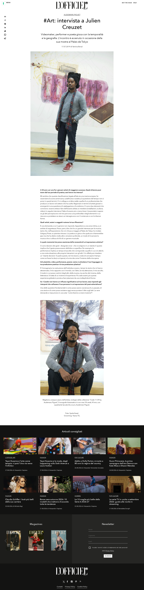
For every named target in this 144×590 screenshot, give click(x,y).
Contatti (60, 587)
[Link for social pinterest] (76, 582)
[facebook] (5, 20)
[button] (66, 541)
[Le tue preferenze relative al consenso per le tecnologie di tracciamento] (3, 3)
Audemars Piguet (72, 15)
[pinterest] (5, 24)
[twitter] (5, 31)
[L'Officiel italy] (72, 5)
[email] (5, 17)
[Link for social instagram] (72, 582)
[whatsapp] (5, 35)
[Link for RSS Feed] (80, 582)
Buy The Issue (127, 3)
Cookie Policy (82, 587)
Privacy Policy (110, 551)
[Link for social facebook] (67, 582)
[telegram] (5, 38)
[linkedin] (5, 28)
